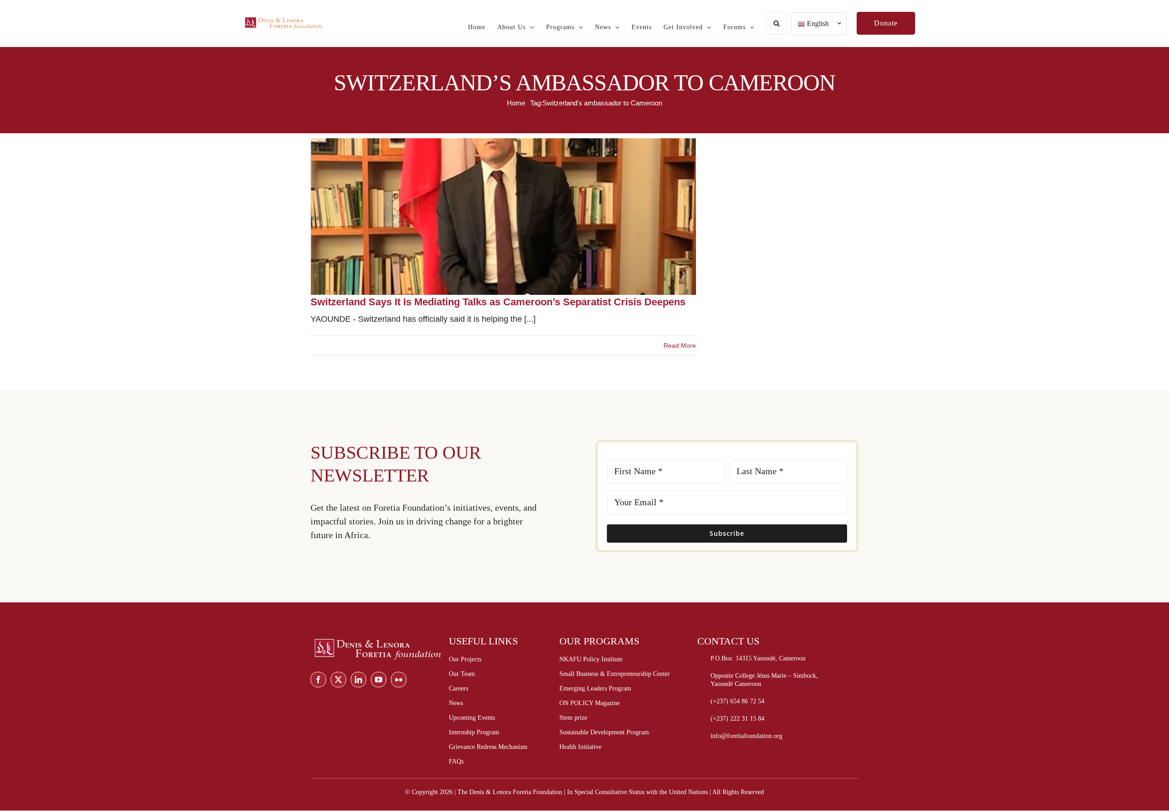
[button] (776, 23)
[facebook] (318, 679)
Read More (679, 345)
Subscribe (727, 533)
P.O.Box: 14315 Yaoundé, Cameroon (758, 658)
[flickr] (398, 679)
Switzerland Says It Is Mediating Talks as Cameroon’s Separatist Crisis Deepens (498, 302)
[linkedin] (358, 679)
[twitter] (338, 679)
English (817, 23)
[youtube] (378, 679)
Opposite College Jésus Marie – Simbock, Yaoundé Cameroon (764, 679)
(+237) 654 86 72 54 (737, 701)
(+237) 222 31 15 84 (737, 718)
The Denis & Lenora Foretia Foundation (510, 792)
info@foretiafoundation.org (746, 736)
